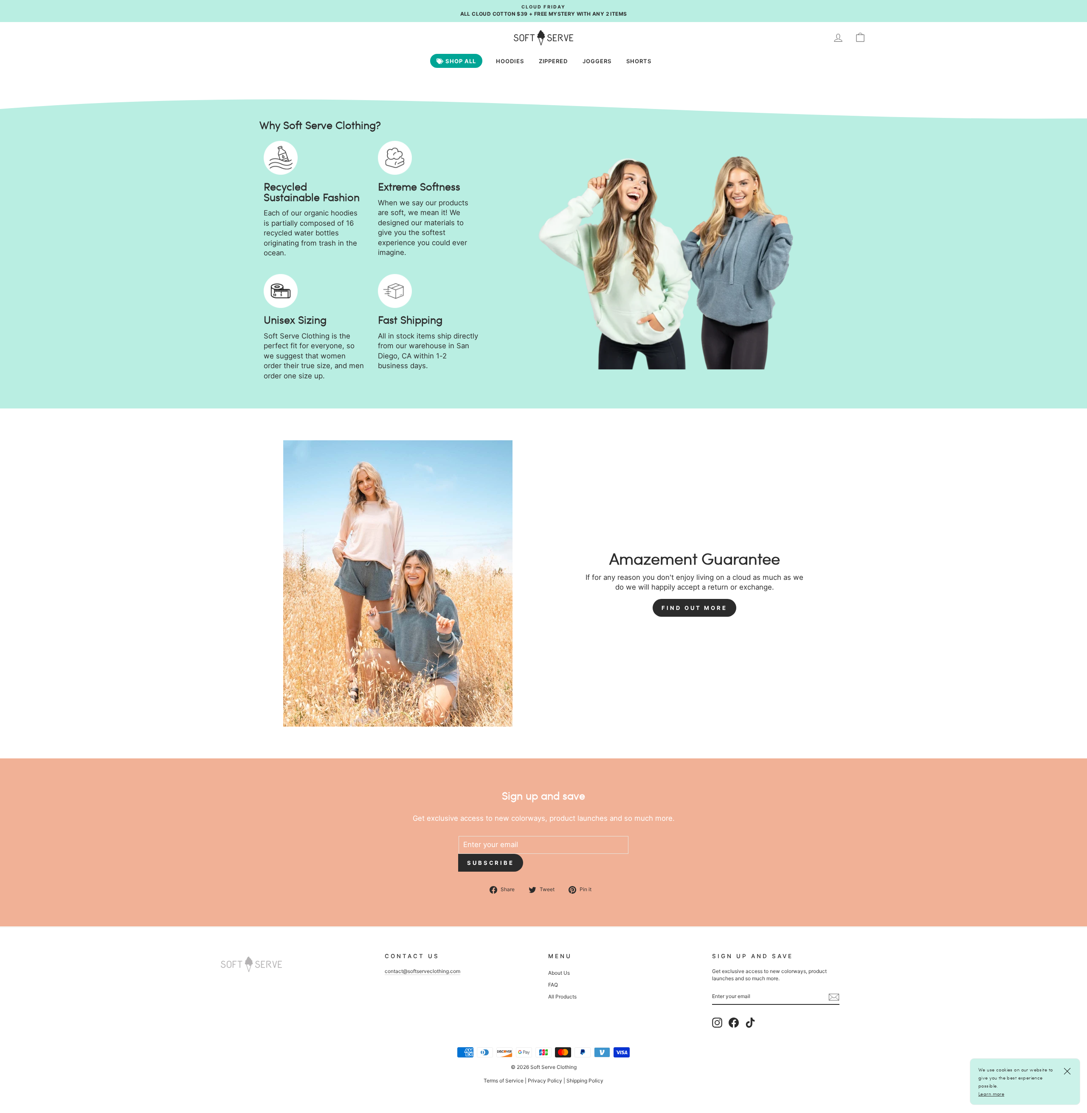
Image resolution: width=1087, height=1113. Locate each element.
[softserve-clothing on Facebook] (734, 1023)
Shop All (460, 61)
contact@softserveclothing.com (422, 971)
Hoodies (510, 61)
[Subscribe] (833, 997)
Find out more (694, 607)
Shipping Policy (584, 1080)
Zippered (553, 61)
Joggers (597, 61)
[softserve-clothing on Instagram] (717, 1023)
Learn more (991, 1094)
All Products (562, 996)
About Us (559, 973)
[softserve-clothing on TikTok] (750, 1023)
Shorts (638, 61)
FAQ (553, 985)
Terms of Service (504, 1080)
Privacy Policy (545, 1080)
